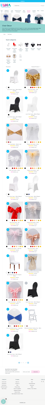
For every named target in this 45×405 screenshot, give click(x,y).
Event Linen (4, 381)
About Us (17, 381)
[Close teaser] (6, 398)
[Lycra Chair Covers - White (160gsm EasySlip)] (6, 87)
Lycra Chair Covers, (34, 28)
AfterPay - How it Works (31, 388)
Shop (4, 34)
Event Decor (4, 385)
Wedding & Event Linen (7, 11)
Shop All (2, 11)
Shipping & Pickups (17, 390)
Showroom (32, 385)
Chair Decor (10, 34)
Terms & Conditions (17, 388)
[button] (3, 401)
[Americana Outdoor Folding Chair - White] (25, 326)
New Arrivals (24, 11)
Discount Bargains (28, 11)
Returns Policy (17, 392)
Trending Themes (34, 11)
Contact (42, 10)
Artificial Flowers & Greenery (18, 11)
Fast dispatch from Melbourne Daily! (22, 1)
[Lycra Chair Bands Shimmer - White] (6, 326)
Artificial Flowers (4, 386)
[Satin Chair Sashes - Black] (25, 87)
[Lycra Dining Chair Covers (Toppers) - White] (6, 272)
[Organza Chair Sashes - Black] (25, 142)
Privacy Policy (17, 386)
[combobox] (26, 5)
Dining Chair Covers (25, 29)
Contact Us (17, 383)
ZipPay (32, 386)
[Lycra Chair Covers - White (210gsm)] (6, 194)
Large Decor (12, 11)
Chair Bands (7, 29)
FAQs (17, 385)
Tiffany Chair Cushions (15, 29)
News (38, 10)
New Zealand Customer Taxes (17, 393)
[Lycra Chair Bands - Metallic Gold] (6, 142)
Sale (32, 381)
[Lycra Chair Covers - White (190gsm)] (25, 194)
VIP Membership (32, 383)
